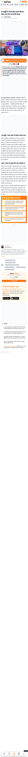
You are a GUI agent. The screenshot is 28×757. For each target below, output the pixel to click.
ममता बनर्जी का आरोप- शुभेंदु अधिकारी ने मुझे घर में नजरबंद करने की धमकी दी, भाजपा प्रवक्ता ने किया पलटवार (14, 332)
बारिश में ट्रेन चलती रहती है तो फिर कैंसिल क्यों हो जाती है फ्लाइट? (14, 219)
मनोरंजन (11, 289)
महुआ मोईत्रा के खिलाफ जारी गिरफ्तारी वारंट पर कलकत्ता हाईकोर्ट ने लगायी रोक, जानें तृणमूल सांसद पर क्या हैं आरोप (14, 337)
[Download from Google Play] (6, 298)
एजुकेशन (26, 4)
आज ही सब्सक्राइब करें (14, 280)
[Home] (7, 2)
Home (2, 8)
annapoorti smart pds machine (12, 264)
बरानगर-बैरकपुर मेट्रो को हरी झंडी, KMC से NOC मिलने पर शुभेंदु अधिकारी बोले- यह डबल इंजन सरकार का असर (14, 327)
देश (3, 289)
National (6, 8)
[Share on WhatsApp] (10, 64)
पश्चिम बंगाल (16, 4)
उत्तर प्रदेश (11, 4)
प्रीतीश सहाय (8, 247)
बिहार (8, 4)
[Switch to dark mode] (20, 2)
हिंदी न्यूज (8, 293)
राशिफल (8, 291)
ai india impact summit (10, 262)
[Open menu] (2, 2)
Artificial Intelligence (9, 267)
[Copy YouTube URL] (14, 64)
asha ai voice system (20, 267)
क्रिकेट (4, 291)
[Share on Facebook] (12, 64)
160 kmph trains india (10, 260)
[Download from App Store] (15, 298)
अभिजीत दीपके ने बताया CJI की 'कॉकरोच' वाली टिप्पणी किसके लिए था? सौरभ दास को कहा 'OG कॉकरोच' (14, 214)
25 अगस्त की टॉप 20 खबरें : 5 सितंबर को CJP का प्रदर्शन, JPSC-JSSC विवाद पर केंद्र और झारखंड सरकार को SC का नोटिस (14, 203)
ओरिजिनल (22, 4)
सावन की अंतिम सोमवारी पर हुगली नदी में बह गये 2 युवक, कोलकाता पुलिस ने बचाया (14, 342)
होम (1, 4)
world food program (9, 269)
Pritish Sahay (7, 16)
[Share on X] (18, 64)
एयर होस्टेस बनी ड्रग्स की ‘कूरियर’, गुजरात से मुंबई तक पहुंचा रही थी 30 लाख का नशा (14, 208)
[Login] (14, 754)
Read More (3, 256)
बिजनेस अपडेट (16, 289)
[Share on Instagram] (16, 64)
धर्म (20, 289)
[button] (14, 48)
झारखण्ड (4, 4)
